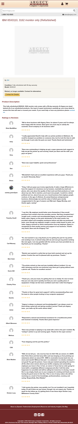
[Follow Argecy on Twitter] (39, 415)
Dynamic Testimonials (24, 406)
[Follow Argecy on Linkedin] (35, 415)
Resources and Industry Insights (51, 406)
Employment (36, 406)
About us (13, 406)
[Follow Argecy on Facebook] (42, 415)
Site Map (65, 406)
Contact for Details (12, 94)
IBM (8, 80)
